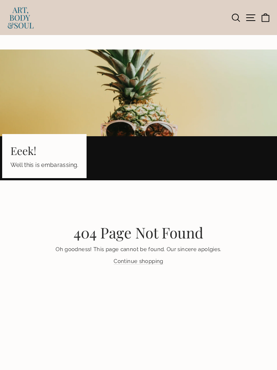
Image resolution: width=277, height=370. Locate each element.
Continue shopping (138, 261)
